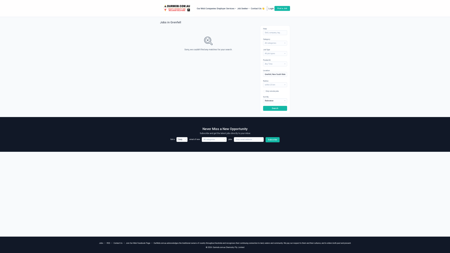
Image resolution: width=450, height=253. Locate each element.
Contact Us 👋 (257, 8)
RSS (108, 243)
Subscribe (272, 140)
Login (271, 8)
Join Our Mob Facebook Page (138, 243)
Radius (265, 81)
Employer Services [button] (225, 8)
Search (275, 108)
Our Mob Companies (206, 8)
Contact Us (118, 243)
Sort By (266, 97)
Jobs (101, 243)
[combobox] (275, 43)
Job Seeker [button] (242, 8)
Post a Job (282, 8)
